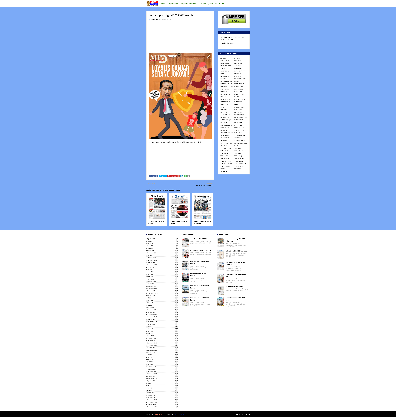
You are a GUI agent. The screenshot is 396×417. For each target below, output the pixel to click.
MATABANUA (238, 97)
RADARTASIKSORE (226, 125)
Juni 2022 (162, 357)
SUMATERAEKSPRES (240, 143)
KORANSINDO (224, 91)
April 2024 (162, 305)
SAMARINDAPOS (239, 130)
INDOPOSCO (238, 73)
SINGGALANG (224, 138)
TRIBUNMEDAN (238, 161)
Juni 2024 (162, 300)
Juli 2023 (162, 326)
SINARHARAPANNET (226, 135)
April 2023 (162, 333)
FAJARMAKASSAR (225, 66)
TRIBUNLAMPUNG (239, 158)
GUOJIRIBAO (238, 68)
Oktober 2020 (162, 404)
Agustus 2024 (162, 296)
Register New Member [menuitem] (189, 3)
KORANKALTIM (238, 86)
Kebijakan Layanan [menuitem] (206, 3)
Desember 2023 (162, 314)
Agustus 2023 (162, 324)
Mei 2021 (162, 388)
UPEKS (222, 169)
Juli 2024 (162, 298)
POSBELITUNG (238, 110)
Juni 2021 (162, 386)
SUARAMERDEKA (239, 140)
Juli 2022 (162, 355)
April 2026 (162, 248)
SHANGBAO (238, 133)
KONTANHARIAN (239, 84)
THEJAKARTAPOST (225, 148)
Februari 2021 (162, 395)
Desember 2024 (162, 286)
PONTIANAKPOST (225, 110)
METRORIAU (238, 102)
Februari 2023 (162, 338)
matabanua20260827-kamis (200, 239)
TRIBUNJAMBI (238, 153)
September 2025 (162, 265)
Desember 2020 (162, 400)
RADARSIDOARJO (225, 120)
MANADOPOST (225, 97)
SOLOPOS (237, 138)
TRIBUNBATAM (238, 151)
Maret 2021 (162, 393)
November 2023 (162, 317)
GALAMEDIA (238, 66)
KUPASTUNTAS (225, 94)
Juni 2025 (162, 272)
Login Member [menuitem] (173, 3)
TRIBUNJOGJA (238, 156)
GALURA (223, 68)
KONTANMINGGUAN (226, 86)
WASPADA (223, 171)
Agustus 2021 (162, 381)
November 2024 (162, 288)
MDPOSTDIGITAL (225, 99)
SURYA (236, 146)
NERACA (236, 104)
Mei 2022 (162, 359)
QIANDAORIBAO (225, 115)
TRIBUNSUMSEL (225, 166)
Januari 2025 (162, 284)
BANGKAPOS (238, 58)
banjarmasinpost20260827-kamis (200, 263)
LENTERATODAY (239, 94)
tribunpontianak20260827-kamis (200, 299)
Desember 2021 (162, 371)
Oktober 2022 (162, 348)
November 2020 (162, 402)
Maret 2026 (162, 250)
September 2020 (162, 407)
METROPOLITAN (225, 102)
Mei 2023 (162, 331)
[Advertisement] (180, 37)
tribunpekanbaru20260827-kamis (200, 287)
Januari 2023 (162, 341)
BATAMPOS (237, 61)
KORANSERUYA (225, 89)
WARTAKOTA (238, 169)
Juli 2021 (162, 383)
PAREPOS (223, 107)
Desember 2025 (162, 258)
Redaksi (155, 19)
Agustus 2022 (162, 352)
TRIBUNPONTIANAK (240, 164)
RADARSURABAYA (239, 120)
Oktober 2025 (162, 262)
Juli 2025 (162, 269)
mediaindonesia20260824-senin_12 (235, 263)
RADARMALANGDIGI (240, 117)
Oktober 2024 (162, 291)
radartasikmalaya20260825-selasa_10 (236, 240)
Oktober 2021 (162, 376)
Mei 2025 (162, 274)
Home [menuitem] (163, 3)
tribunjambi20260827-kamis (200, 250)
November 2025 (162, 260)
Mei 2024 (162, 303)
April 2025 (162, 277)
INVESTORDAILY (225, 76)
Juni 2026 (162, 243)
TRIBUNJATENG (225, 156)
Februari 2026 (162, 253)
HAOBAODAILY (224, 71)
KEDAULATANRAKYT (226, 81)
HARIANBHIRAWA (239, 71)
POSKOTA (223, 112)
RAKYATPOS (238, 125)
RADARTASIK (238, 122)
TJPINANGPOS (238, 148)
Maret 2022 (162, 364)
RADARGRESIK (224, 117)
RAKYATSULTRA (239, 128)
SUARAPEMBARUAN (226, 143)
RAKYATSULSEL (225, 128)
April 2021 (162, 390)
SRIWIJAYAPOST (225, 140)
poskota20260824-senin (234, 286)
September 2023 (162, 322)
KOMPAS (237, 81)
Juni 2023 (162, 329)
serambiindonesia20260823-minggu (236, 299)
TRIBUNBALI (224, 151)
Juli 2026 (162, 241)
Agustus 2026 (162, 239)
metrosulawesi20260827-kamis (199, 275)
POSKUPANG (238, 112)
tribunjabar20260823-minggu (236, 251)
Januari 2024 (162, 312)
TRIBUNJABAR (224, 153)
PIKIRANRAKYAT (239, 107)
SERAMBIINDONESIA (226, 133)
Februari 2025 (162, 281)
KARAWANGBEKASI (240, 79)
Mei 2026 (162, 246)
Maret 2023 (162, 336)
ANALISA (223, 58)
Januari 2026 (162, 255)
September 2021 (162, 378)
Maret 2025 (162, 279)
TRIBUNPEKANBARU (226, 164)
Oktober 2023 (162, 319)
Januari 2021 (162, 397)
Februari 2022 (162, 367)
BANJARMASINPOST (226, 61)
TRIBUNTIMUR (238, 166)
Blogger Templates (179, 414)
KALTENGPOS (224, 79)
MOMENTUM (224, 104)
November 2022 (162, 345)
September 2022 (162, 350)
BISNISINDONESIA (225, 63)
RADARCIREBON (239, 115)
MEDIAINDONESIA (239, 99)
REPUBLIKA (223, 130)
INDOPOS (223, 73)
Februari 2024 (162, 310)
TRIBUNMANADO (225, 161)
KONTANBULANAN (226, 84)
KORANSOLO (238, 91)
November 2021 (162, 374)
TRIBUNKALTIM (224, 158)
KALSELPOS (238, 76)
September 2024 (162, 293)
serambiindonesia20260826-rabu (236, 275)
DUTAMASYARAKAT (240, 63)
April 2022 (162, 362)
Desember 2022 (162, 343)
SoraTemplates (158, 414)
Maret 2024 (162, 307)
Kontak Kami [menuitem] (219, 3)
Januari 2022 (162, 369)
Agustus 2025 (162, 267)
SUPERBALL (223, 146)
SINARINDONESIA (239, 135)
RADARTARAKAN (225, 122)
